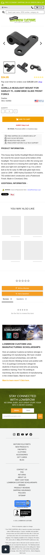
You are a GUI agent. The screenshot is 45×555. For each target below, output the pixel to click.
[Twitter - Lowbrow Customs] (26, 434)
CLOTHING (22, 452)
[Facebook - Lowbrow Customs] (18, 434)
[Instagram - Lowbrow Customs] (14, 434)
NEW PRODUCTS (21, 447)
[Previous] (4, 43)
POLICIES (22, 493)
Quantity (4, 108)
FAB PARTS (22, 449)
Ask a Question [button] (23, 294)
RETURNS (22, 475)
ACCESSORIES (22, 455)
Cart (40, 7)
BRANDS (22, 485)
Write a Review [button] (23, 288)
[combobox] (25, 12)
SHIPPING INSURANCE (22, 490)
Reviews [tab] (6, 299)
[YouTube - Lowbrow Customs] (22, 434)
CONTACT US (22, 469)
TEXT (28, 410)
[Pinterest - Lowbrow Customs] (30, 434)
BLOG (22, 460)
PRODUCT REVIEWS (22, 488)
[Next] (40, 43)
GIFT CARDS (22, 457)
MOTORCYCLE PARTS (21, 444)
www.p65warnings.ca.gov (34, 189)
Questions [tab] (20, 299)
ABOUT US (22, 477)
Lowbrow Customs (25, 520)
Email (16, 410)
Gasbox (4, 98)
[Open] (6, 549)
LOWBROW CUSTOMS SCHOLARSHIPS (22, 482)
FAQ (22, 472)
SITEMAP (22, 495)
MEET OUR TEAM (22, 480)
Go (40, 416)
